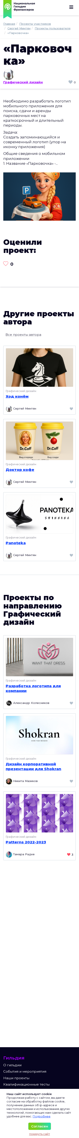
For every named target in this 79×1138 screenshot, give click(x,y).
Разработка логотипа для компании (33, 688)
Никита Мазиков (25, 781)
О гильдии (12, 1065)
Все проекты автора (23, 335)
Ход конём (17, 396)
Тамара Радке (23, 854)
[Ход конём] (39, 367)
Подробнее (41, 1116)
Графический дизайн (23, 82)
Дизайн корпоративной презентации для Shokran (33, 766)
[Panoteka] (39, 514)
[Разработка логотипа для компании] (39, 657)
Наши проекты (16, 1078)
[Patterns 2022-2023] (39, 813)
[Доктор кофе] (39, 440)
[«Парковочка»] (39, 196)
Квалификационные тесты (26, 1084)
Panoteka (16, 543)
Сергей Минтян (24, 408)
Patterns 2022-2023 (26, 842)
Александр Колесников (30, 703)
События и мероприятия (24, 1071)
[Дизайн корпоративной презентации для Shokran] (39, 735)
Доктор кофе (20, 469)
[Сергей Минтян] (39, 74)
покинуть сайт (39, 1134)
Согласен (39, 1126)
